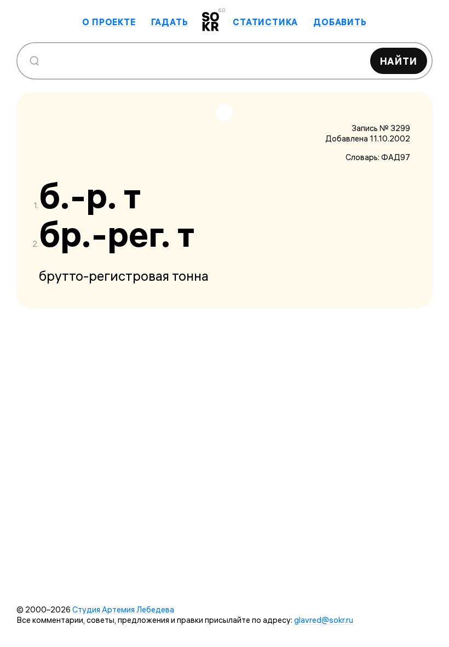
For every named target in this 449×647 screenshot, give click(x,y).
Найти (399, 61)
